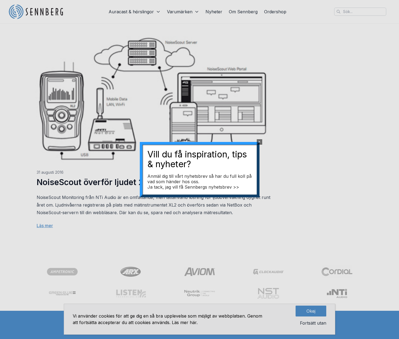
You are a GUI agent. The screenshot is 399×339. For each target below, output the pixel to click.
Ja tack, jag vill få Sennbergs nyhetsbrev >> (193, 187)
